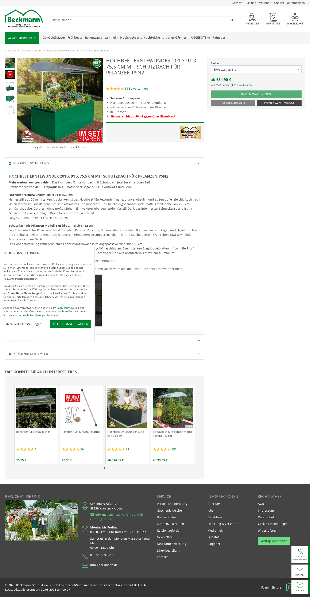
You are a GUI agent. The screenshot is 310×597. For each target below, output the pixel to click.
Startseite (10, 50)
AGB (261, 504)
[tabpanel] (36, 425)
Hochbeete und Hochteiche (140, 37)
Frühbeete (75, 37)
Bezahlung (215, 517)
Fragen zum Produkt (279, 102)
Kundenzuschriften (170, 524)
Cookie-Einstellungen (273, 524)
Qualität (279, 3)
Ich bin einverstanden (70, 324)
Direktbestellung (168, 550)
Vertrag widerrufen (273, 541)
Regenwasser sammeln (101, 37)
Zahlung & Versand (258, 3)
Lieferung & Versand (222, 524)
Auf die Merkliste (233, 102)
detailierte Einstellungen (24, 324)
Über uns (214, 504)
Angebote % (200, 37)
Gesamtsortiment (20, 38)
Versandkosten (243, 84)
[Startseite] (24, 19)
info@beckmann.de (104, 565)
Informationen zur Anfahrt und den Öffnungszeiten (118, 516)
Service (237, 3)
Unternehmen (296, 3)
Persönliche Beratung (172, 504)
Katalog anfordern (170, 530)
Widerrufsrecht (268, 530)
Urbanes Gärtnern (175, 37)
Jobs (210, 510)
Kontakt (162, 557)
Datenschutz (267, 517)
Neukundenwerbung (171, 544)
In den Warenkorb (260, 94)
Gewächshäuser (54, 37)
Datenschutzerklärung (31, 315)
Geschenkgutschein (171, 510)
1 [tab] (104, 468)
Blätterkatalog (167, 517)
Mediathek (215, 530)
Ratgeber (218, 37)
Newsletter (164, 537)
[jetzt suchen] (232, 20)
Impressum (266, 510)
